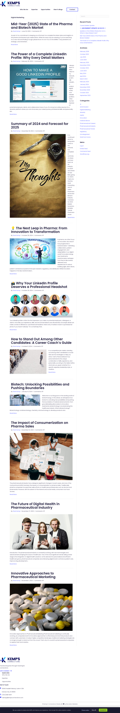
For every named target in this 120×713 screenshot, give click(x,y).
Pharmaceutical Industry (88, 126)
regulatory (83, 131)
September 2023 (85, 95)
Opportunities (45, 9)
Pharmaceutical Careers (87, 123)
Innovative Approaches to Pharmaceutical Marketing (33, 575)
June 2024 (83, 71)
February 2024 (84, 82)
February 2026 (84, 51)
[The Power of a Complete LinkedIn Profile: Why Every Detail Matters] (38, 83)
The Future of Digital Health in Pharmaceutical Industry (35, 506)
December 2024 (85, 65)
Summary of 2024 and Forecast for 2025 (39, 125)
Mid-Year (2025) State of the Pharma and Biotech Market (41, 26)
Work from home (85, 137)
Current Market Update (87, 25)
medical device (85, 121)
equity (82, 115)
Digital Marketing (85, 110)
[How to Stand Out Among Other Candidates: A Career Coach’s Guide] (28, 362)
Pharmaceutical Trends (87, 129)
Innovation (83, 118)
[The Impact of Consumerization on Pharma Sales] (41, 456)
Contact (72, 9)
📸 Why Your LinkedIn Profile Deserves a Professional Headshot (39, 285)
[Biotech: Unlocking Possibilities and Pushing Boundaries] (25, 400)
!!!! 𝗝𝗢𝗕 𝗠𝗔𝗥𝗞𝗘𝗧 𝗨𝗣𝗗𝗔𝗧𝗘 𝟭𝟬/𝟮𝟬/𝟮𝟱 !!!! (93, 28)
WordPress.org (84, 154)
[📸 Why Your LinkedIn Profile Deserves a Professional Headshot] (41, 305)
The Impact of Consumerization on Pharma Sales (39, 424)
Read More (14, 44)
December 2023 (85, 87)
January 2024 (84, 84)
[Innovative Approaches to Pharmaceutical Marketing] (41, 607)
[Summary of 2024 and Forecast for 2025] (38, 176)
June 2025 (83, 60)
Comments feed (85, 151)
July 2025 (83, 57)
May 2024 (83, 73)
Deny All (94, 710)
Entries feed (83, 149)
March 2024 (83, 79)
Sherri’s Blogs (58, 9)
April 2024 (83, 76)
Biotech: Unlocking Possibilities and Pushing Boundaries (40, 386)
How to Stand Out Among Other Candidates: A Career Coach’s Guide (41, 341)
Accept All (103, 710)
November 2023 (85, 90)
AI (80, 104)
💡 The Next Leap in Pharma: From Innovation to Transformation (39, 230)
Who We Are (24, 9)
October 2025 (84, 54)
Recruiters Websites (72, 704)
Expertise (34, 9)
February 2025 (84, 62)
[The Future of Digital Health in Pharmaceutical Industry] (41, 532)
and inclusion (84, 107)
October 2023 (84, 93)
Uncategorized (84, 134)
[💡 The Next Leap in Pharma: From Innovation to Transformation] (33, 251)
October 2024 (84, 68)
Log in (82, 146)
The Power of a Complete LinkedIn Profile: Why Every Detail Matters (39, 56)
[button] (6, 671)
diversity (82, 112)
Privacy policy (85, 710)
